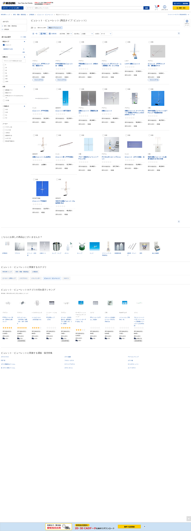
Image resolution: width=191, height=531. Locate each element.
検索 (146, 8)
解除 (24, 52)
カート (156, 9)
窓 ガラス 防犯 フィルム (8, 368)
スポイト (66, 278)
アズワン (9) (8, 127)
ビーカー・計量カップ (9, 278)
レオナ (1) (8, 138)
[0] (156, 7)
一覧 (36, 33)
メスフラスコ (23, 278)
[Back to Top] (189, 518)
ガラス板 (130, 360)
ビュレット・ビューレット (45, 14)
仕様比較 (54, 33)
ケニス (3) (8, 130)
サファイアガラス (69, 364)
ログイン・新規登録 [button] (182, 3)
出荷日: (97, 33)
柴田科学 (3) (8, 135)
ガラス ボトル (68, 368)
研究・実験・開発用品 (19, 14)
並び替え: (77, 33)
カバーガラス (132, 368)
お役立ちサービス (187, 24)
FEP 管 (3, 360)
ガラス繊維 (67, 357)
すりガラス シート (133, 364)
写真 (44, 33)
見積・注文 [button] (182, 8)
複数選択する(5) (8, 49)
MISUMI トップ (5, 14)
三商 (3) (7, 132)
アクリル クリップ (133, 357)
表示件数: (62, 33)
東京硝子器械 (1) (9, 141)
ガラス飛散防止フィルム (8, 364)
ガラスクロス (5, 357)
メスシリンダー (35, 278)
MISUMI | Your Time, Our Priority (11, 2)
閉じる (144, 526)
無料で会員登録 (129, 527)
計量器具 (31, 14)
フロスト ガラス (69, 360)
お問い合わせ (164, 9)
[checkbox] (14, 45)
